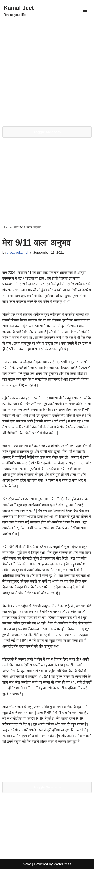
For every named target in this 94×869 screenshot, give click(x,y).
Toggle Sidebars (47, 132)
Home (7, 227)
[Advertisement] (47, 72)
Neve (27, 864)
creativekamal (17, 252)
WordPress (63, 864)
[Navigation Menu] (84, 10)
